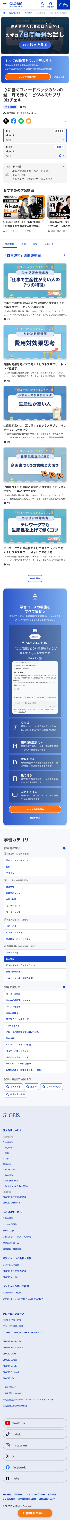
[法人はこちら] (63, 4)
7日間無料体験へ (33, 1513)
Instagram (19, 1445)
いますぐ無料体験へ (28, 76)
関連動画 (9, 243)
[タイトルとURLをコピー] (28, 121)
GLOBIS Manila (10, 1366)
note (15, 1478)
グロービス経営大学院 (13, 1326)
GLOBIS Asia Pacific (12, 1341)
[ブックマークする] (65, 120)
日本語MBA (8, 1142)
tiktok (16, 1434)
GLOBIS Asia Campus (13, 1347)
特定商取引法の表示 (27, 1499)
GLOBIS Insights (10, 1277)
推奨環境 (52, 1495)
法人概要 (7, 1495)
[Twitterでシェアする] (6, 121)
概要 (35, 243)
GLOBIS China (9, 1353)
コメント (49, 243)
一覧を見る (35, 255)
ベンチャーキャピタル (13, 1292)
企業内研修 (8, 1218)
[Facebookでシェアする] (13, 121)
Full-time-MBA (12, 1180)
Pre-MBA (9, 1175)
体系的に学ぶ (14, 13)
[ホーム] (4, 13)
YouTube (18, 1423)
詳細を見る (59, 76)
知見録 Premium (28, 113)
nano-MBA (10, 1169)
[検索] (42, 4)
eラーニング (8, 1230)
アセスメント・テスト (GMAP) (17, 1236)
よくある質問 (9, 1499)
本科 (7, 1158)
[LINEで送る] (21, 121)
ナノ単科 (9, 1147)
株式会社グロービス (12, 1320)
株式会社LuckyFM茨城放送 (15, 1405)
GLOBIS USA (9, 1378)
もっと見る (35, 578)
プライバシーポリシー (34, 1495)
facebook (19, 1467)
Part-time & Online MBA (16, 1186)
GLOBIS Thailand (11, 1372)
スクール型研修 (10, 1224)
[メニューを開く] (4, 4)
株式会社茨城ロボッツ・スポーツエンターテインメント (28, 1399)
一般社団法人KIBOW (12, 1393)
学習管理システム (11, 1243)
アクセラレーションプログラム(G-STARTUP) (23, 1299)
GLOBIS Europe (10, 1359)
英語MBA (7, 1164)
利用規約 (18, 1495)
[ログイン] (50, 4)
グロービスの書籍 (11, 1264)
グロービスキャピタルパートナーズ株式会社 (23, 1332)
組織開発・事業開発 (12, 1249)
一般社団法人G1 (10, 1387)
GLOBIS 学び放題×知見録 (14, 1197)
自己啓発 (28, 13)
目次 (23, 243)
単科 (7, 1153)
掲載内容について (47, 1499)
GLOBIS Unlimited (11, 1202)
